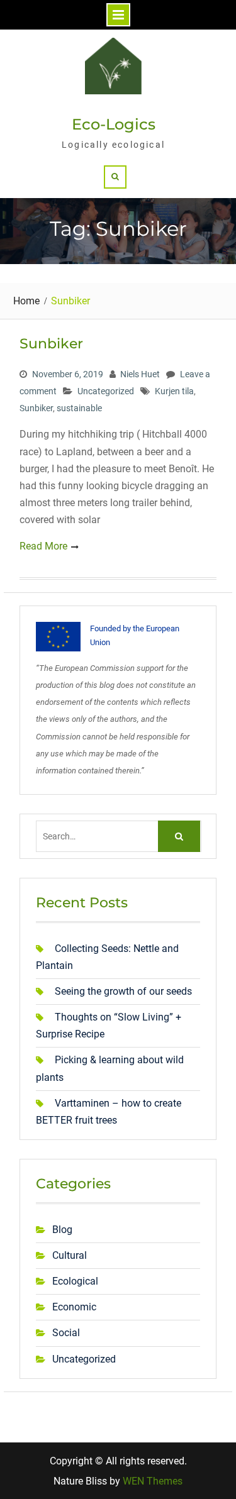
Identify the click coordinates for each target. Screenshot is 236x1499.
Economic (74, 1307)
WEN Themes (153, 1481)
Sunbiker (51, 343)
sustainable (79, 408)
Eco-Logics (113, 124)
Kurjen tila (174, 391)
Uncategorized (105, 391)
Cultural (69, 1255)
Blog (62, 1230)
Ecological (75, 1281)
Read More (43, 546)
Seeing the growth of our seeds (123, 991)
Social (66, 1333)
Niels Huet (140, 374)
